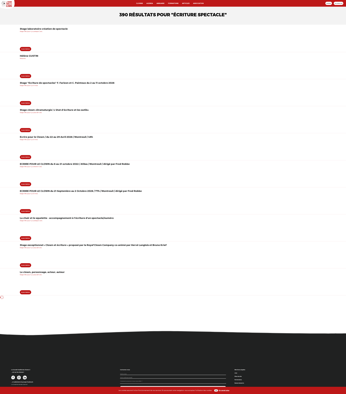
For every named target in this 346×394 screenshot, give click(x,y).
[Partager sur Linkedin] (342, 385)
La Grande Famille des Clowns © (19, 384)
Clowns (139, 3)
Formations (173, 3)
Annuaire (160, 3)
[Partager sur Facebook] (342, 379)
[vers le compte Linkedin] (26, 377)
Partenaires (238, 379)
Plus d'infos (25, 49)
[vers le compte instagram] (20, 377)
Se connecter (338, 3)
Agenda (149, 3)
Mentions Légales (240, 369)
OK (216, 390)
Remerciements (239, 383)
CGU (236, 373)
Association (198, 3)
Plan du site (238, 376)
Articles (185, 3)
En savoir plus (224, 390)
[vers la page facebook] (14, 377)
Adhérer (328, 3)
